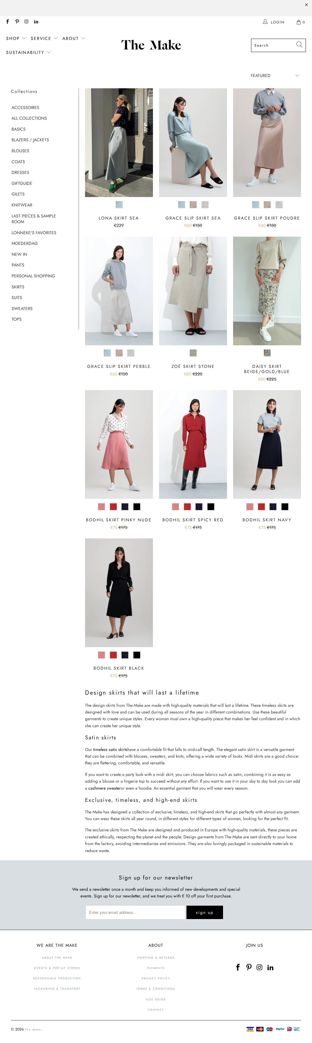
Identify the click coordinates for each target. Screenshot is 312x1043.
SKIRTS (18, 287)
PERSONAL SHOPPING (33, 276)
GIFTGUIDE (22, 183)
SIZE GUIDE (156, 999)
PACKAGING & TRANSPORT (57, 989)
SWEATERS (22, 309)
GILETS (18, 194)
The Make (33, 1029)
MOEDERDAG (25, 243)
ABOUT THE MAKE (57, 958)
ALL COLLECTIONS (29, 118)
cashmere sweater (104, 788)
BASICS (19, 129)
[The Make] (153, 45)
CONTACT (156, 1010)
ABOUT (71, 38)
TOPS (17, 319)
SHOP (14, 38)
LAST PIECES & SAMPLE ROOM (34, 219)
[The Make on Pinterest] (16, 22)
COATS (18, 162)
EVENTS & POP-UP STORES (57, 968)
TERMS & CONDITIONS (155, 989)
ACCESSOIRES (25, 108)
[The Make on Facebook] (7, 22)
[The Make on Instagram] (26, 22)
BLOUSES (20, 151)
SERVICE (42, 38)
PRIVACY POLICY (156, 978)
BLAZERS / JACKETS (30, 140)
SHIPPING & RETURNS (156, 958)
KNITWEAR (22, 205)
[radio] (119, 205)
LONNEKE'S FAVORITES (34, 233)
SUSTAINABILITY (26, 52)
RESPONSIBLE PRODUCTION (57, 978)
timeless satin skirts (110, 749)
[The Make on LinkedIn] (35, 22)
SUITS (17, 298)
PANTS (18, 265)
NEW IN (19, 254)
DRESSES (20, 172)
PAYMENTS (156, 968)
